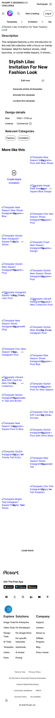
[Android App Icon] (20, 587)
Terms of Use (20, 672)
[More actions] (50, 160)
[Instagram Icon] (23, 597)
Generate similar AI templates (27, 89)
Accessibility (35, 697)
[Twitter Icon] (15, 597)
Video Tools (9, 627)
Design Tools (7, 635)
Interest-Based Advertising (27, 684)
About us (40, 633)
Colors (7, 652)
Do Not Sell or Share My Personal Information (27, 678)
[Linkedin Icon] (31, 597)
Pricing (19, 657)
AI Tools (7, 641)
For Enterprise (22, 622)
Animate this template (24, 95)
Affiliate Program (40, 640)
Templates (9, 647)
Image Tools (9, 622)
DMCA (38, 690)
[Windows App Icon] (32, 587)
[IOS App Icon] (9, 587)
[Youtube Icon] (39, 597)
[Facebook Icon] (6, 597)
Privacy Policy (35, 672)
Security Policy (20, 697)
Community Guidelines (23, 690)
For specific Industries (21, 640)
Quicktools (21, 647)
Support (40, 622)
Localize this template (24, 101)
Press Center (42, 652)
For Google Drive (23, 633)
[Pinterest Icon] (47, 597)
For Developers (23, 627)
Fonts (6, 657)
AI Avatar (20, 652)
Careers (40, 627)
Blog (38, 647)
